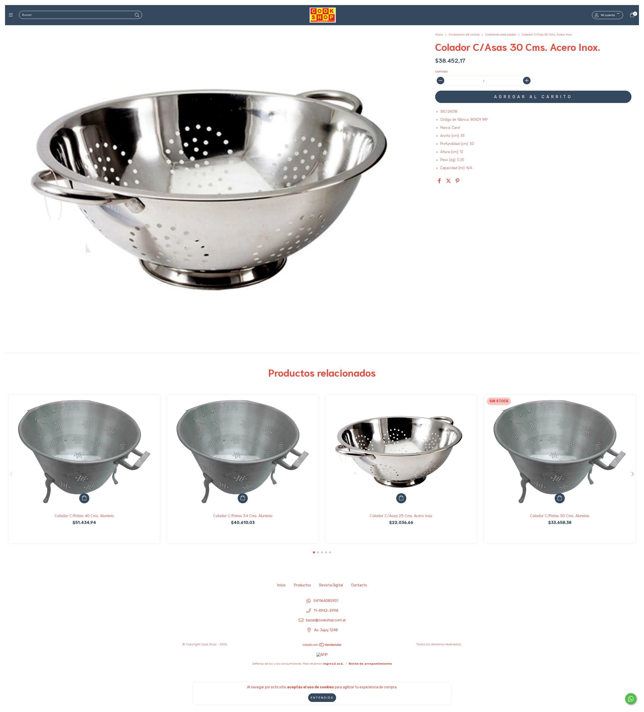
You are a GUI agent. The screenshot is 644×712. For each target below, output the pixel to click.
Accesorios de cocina (464, 34)
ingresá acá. (333, 663)
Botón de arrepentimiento (370, 663)
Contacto (359, 585)
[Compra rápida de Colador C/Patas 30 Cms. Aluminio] (560, 498)
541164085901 (325, 601)
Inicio (439, 34)
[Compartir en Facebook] (439, 181)
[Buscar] (137, 15)
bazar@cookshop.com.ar (326, 620)
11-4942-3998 (326, 611)
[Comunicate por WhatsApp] (630, 698)
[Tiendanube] (322, 646)
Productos (302, 585)
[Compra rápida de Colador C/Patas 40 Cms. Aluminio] (84, 498)
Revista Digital (331, 585)
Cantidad (441, 71)
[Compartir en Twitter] (448, 181)
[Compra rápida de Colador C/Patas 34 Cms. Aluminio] (243, 498)
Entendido (322, 697)
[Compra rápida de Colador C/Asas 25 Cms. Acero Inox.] (401, 498)
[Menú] (12, 15)
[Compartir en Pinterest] (457, 181)
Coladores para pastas (500, 34)
